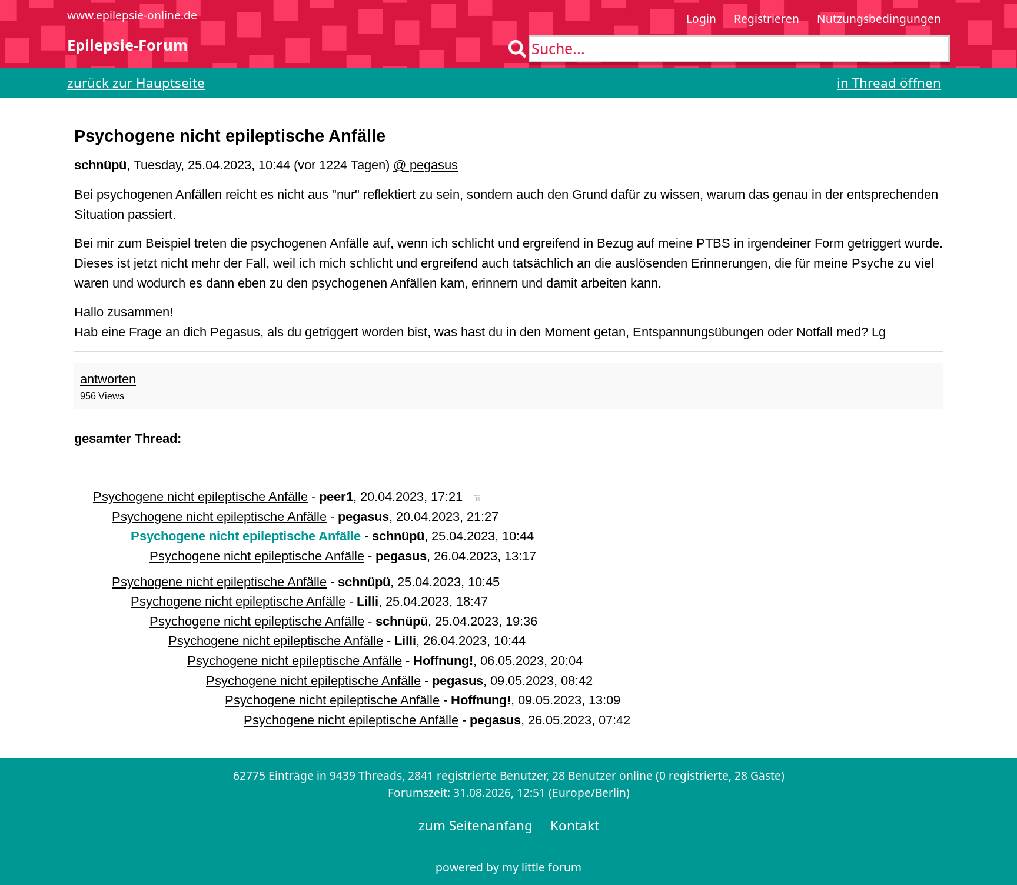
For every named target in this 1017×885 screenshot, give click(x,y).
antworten (108, 379)
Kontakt (574, 825)
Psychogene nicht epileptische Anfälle (200, 496)
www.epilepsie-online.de (132, 15)
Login (701, 18)
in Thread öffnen (889, 83)
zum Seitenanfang (475, 825)
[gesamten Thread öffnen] (477, 496)
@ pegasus (425, 165)
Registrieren (766, 18)
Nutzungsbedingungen (879, 18)
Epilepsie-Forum (127, 45)
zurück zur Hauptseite (136, 83)
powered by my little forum (508, 867)
